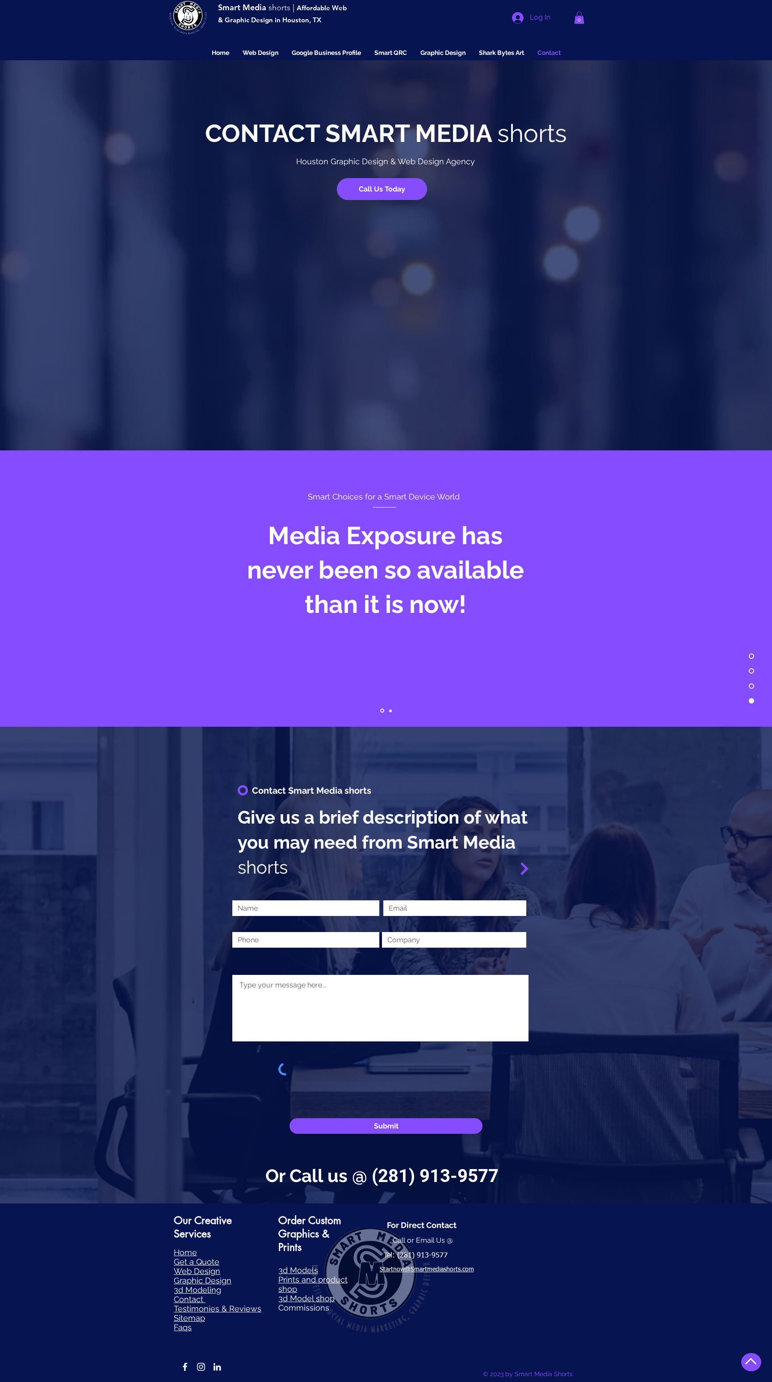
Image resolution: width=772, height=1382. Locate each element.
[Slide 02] (390, 710)
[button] (579, 18)
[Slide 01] (382, 711)
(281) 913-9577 (435, 1176)
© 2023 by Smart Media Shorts (528, 1374)
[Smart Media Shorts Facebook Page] (185, 1366)
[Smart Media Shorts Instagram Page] (201, 1366)
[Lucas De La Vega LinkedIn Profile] (217, 1366)
